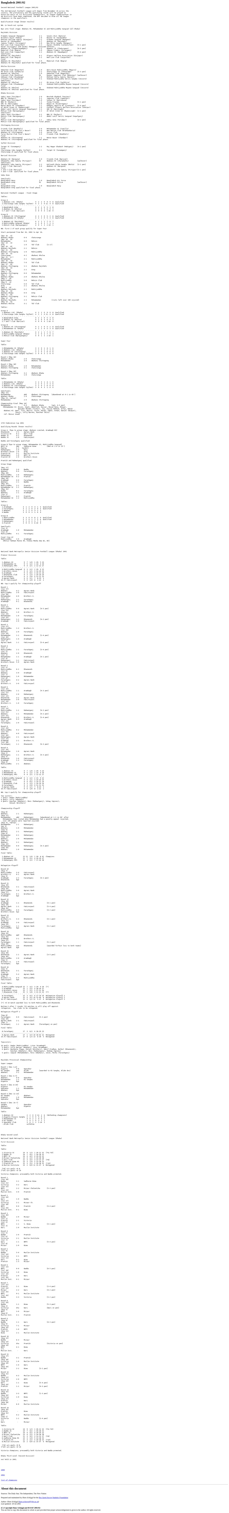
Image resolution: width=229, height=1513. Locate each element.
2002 (3, 1475)
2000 (3, 1470)
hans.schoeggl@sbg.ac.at (28, 1502)
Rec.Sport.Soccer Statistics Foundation (53, 1498)
